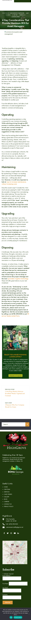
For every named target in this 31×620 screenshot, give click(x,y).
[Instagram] (11, 533)
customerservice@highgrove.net (14, 527)
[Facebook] (4, 533)
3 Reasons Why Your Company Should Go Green (14, 405)
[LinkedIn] (18, 533)
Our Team (7, 489)
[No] (29, 614)
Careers (6, 501)
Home (6, 487)
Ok (11, 617)
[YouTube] (14, 533)
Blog (5, 499)
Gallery (6, 497)
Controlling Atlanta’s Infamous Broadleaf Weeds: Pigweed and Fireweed (15, 393)
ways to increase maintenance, (14, 183)
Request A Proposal (16, 375)
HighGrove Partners (17, 13)
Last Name (5, 587)
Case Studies (8, 494)
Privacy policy (18, 617)
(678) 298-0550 (13, 524)
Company (5, 594)
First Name (5, 583)
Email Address (6, 575)
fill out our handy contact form (15, 315)
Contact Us (7, 504)
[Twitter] (7, 533)
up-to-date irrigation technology (18, 279)
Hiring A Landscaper (18, 16)
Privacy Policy (8, 506)
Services (6, 492)
